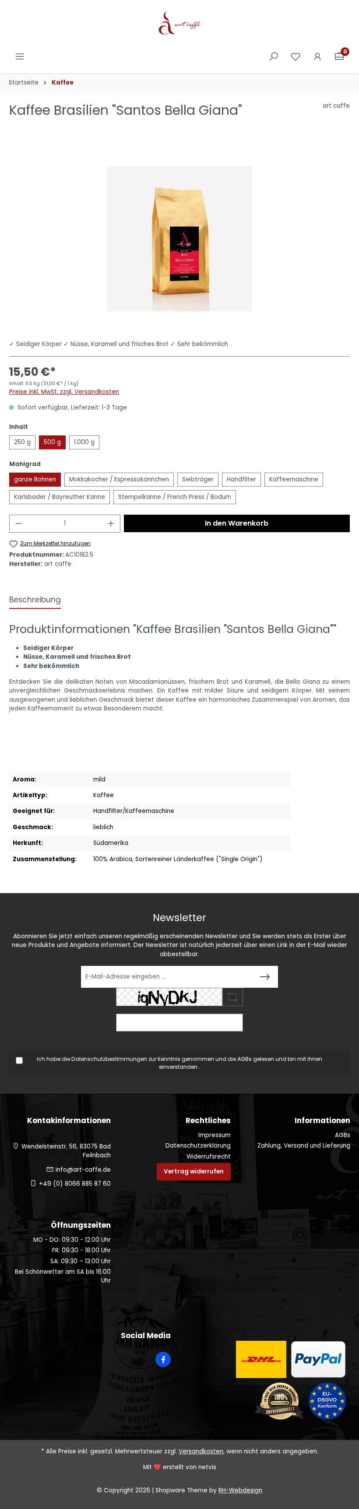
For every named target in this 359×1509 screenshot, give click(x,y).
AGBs (244, 1059)
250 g (22, 442)
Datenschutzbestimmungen (109, 1059)
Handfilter (241, 479)
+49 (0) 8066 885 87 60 (75, 1184)
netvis (207, 1467)
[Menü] (20, 56)
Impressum (214, 1135)
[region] (179, 239)
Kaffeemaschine (293, 479)
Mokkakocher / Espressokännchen (119, 479)
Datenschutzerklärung (198, 1145)
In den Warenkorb (236, 523)
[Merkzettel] (295, 56)
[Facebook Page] (163, 1359)
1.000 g (84, 442)
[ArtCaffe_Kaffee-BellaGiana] (179, 238)
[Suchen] (274, 56)
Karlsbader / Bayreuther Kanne (59, 497)
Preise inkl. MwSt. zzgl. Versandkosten (64, 392)
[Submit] (265, 977)
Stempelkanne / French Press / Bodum (174, 497)
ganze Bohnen (35, 479)
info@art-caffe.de (83, 1170)
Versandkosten (201, 1451)
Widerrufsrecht (209, 1156)
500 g (52, 442)
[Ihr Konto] (317, 56)
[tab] (35, 600)
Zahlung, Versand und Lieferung (303, 1145)
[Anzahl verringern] (18, 523)
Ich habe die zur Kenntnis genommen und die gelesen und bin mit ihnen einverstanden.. (179, 1063)
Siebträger (198, 479)
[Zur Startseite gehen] (179, 24)
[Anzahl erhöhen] (111, 523)
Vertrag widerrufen (194, 1171)
